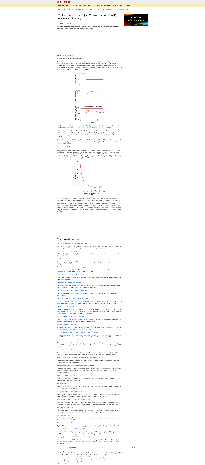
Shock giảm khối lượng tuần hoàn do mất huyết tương (72, 290)
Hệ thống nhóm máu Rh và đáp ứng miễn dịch (70, 391)
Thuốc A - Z (98, 5)
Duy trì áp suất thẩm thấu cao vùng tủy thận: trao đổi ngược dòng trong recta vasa (80, 358)
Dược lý (90, 5)
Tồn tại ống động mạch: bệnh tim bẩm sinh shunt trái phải (73, 298)
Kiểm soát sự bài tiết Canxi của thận (67, 306)
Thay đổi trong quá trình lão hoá (66, 423)
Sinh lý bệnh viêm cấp (63, 383)
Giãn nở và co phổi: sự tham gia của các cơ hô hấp (71, 316)
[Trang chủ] (63, 2)
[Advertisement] (89, 42)
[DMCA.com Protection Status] (72, 447)
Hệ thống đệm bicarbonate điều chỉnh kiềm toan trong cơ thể (74, 437)
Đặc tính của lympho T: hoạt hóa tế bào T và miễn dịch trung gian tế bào (77, 332)
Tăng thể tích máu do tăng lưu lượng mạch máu (70, 282)
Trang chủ (60, 9)
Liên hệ (133, 447)
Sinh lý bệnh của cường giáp (65, 407)
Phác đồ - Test (117, 5)
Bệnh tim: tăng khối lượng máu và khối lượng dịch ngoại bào (74, 429)
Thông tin (127, 5)
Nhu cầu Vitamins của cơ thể (65, 350)
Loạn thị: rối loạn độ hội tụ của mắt (67, 275)
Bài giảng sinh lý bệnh (78, 9)
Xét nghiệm (107, 5)
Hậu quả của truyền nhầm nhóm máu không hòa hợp (72, 340)
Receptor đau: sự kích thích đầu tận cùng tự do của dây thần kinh (75, 365)
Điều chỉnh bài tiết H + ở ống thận (66, 324)
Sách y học (82, 5)
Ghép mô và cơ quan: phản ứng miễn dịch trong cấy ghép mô (74, 267)
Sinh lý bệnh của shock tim (64, 259)
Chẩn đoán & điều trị (64, 5)
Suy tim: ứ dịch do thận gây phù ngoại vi (68, 251)
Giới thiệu (102, 447)
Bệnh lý (75, 5)
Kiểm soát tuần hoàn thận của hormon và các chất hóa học (73, 399)
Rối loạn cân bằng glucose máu (66, 375)
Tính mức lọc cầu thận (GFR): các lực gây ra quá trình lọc (73, 243)
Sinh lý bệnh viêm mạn (63, 415)
